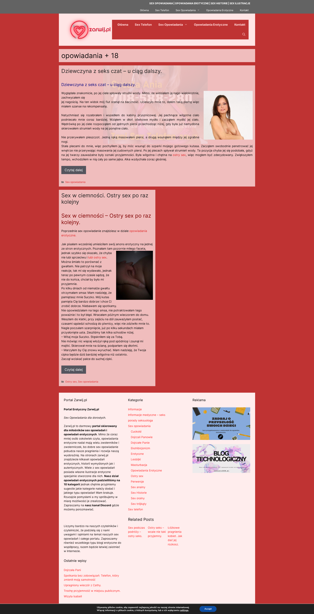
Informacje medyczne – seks (146, 415)
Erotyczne (137, 453)
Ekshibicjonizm (140, 448)
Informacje (135, 409)
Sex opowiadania (75, 182)
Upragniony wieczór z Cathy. (82, 585)
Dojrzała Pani (72, 570)
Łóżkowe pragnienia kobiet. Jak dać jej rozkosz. (175, 536)
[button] (244, 34)
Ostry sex (71, 381)
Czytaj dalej (74, 170)
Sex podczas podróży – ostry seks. (136, 532)
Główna (144, 10)
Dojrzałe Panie (140, 442)
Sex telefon (135, 509)
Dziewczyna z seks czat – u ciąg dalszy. (111, 71)
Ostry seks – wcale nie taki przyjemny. (157, 532)
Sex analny (138, 487)
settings (184, 610)
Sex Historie (139, 492)
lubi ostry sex (97, 257)
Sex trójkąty (138, 503)
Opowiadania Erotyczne (219, 10)
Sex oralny (138, 498)
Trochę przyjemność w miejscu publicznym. (92, 590)
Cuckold (136, 431)
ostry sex (179, 155)
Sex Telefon (162, 10)
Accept (208, 608)
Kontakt (244, 10)
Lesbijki (136, 459)
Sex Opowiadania (186, 10)
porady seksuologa (140, 420)
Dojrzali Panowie (142, 437)
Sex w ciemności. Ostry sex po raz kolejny (104, 198)
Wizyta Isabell (73, 596)
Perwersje (137, 481)
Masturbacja (139, 465)
